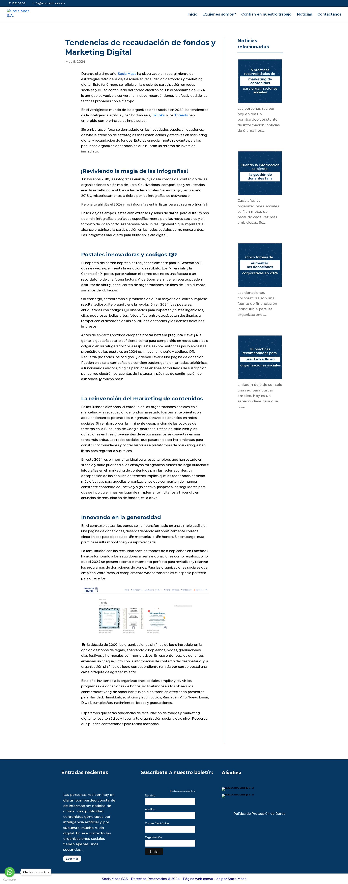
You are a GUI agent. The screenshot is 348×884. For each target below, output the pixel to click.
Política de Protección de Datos (259, 814)
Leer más (72, 858)
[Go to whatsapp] (10, 872)
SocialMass (127, 74)
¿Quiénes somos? (219, 15)
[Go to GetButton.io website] (9, 880)
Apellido (150, 809)
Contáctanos (329, 15)
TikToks (158, 115)
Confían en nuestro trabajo (266, 15)
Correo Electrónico (157, 823)
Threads (181, 115)
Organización (153, 837)
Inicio (192, 15)
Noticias (304, 15)
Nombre (150, 795)
